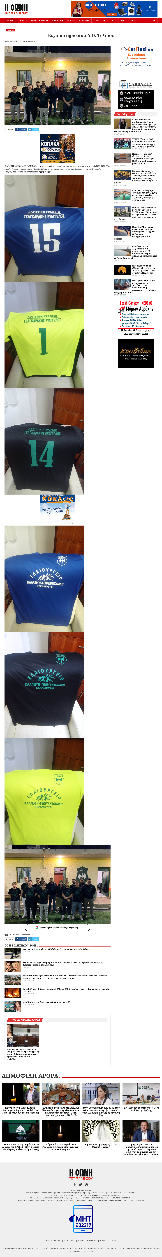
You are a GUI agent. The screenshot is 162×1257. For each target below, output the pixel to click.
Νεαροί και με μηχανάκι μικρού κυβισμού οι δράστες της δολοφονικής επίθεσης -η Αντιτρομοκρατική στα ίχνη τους (63, 963)
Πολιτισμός (109, 20)
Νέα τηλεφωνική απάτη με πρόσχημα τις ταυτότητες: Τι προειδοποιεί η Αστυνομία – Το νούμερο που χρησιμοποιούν (135, 286)
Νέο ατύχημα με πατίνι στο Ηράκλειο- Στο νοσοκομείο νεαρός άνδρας (56, 949)
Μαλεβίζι (11, 20)
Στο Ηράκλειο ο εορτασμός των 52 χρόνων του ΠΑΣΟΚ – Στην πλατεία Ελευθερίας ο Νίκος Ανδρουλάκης (20, 1147)
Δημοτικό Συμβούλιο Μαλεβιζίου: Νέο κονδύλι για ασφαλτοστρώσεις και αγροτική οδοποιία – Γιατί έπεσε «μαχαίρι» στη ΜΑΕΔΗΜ (60, 1111)
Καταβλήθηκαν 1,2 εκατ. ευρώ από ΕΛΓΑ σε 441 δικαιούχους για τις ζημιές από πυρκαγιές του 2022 (66, 990)
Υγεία (96, 20)
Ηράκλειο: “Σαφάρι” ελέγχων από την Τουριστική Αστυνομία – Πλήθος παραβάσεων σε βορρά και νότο (144, 159)
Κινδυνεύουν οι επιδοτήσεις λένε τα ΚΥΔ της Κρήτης (141, 1109)
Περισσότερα (127, 20)
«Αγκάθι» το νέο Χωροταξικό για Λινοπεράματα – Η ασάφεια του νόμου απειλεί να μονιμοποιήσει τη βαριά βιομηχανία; (135, 252)
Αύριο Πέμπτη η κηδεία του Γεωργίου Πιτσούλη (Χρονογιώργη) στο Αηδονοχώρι (60, 1147)
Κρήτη (23, 20)
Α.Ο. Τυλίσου (14, 935)
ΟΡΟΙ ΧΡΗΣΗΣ (70, 1240)
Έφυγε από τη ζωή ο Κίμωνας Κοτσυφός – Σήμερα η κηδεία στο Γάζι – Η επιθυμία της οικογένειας (20, 1110)
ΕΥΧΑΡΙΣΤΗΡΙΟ (26, 935)
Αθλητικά (57, 20)
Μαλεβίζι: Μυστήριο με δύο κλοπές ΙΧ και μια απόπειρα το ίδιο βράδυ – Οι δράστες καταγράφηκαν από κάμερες (135, 233)
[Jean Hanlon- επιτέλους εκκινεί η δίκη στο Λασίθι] (13, 1006)
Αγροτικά (84, 20)
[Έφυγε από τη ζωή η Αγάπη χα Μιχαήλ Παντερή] (101, 1131)
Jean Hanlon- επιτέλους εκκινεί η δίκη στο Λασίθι (47, 1002)
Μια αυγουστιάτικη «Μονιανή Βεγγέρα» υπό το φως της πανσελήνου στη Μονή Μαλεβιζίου (143, 269)
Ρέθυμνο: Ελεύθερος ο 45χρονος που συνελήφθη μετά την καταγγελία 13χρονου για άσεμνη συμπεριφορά (144, 195)
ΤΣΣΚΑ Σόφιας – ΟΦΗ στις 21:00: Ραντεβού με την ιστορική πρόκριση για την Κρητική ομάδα (143, 143)
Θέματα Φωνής (39, 20)
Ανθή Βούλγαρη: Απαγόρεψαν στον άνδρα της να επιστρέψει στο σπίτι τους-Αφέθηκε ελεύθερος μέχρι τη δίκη (101, 1111)
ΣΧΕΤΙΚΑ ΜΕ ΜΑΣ (54, 1240)
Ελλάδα (71, 20)
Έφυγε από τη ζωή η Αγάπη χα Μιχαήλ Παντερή (101, 1145)
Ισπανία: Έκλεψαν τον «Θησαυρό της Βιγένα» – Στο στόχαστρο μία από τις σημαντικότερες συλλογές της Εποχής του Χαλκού (135, 177)
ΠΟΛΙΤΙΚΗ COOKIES (108, 1240)
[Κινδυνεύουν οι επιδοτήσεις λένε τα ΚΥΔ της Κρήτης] (141, 1094)
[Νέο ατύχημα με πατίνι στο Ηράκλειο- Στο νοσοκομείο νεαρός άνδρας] (13, 953)
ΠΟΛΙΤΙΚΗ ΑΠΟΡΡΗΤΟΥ (87, 1240)
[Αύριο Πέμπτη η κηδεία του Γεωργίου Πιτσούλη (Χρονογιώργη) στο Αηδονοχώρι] (61, 1131)
